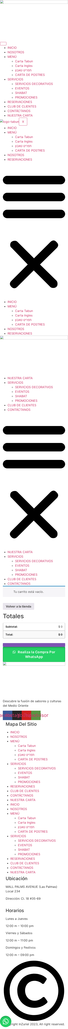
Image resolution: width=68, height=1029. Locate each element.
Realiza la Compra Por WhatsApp (36, 654)
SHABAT (21, 93)
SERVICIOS (15, 79)
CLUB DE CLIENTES (22, 106)
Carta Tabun (24, 61)
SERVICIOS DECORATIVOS (34, 84)
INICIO (12, 48)
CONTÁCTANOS (19, 111)
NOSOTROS (16, 52)
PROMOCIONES (26, 97)
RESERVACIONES (20, 102)
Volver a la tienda (18, 606)
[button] (34, 231)
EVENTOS (22, 88)
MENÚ (12, 57)
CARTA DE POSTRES (30, 75)
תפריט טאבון (23, 70)
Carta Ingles (23, 66)
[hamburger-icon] (3, 43)
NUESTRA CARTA (20, 115)
